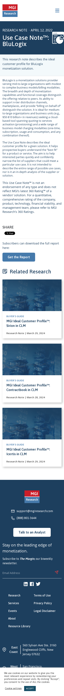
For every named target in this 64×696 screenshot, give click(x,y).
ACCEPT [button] (30, 688)
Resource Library (19, 626)
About (12, 618)
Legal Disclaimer (44, 610)
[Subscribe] (57, 572)
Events (12, 610)
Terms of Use (42, 595)
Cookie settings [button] (13, 688)
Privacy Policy (43, 603)
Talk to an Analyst (32, 532)
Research (14, 595)
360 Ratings (26, 212)
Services (13, 603)
